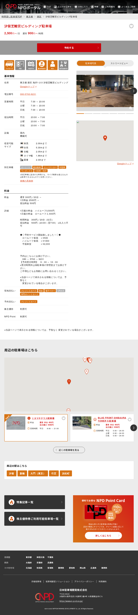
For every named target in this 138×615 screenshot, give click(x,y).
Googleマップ (27, 86)
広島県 (93, 567)
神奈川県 (41, 557)
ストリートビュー (119, 63)
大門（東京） (38, 473)
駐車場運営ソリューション (58, 581)
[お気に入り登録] (131, 26)
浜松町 (66, 473)
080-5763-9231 (28, 94)
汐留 (11, 473)
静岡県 (61, 567)
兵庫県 (50, 562)
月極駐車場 (36, 581)
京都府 (40, 562)
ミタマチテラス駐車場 (43, 418)
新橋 (22, 473)
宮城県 (50, 567)
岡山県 (83, 567)
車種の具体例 (26, 180)
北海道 (29, 567)
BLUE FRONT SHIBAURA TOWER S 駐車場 (112, 419)
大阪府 (29, 562)
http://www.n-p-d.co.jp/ (71, 601)
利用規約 (103, 581)
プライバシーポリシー (84, 581)
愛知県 (72, 567)
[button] (87, 371)
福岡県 (104, 567)
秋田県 (40, 567)
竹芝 (53, 473)
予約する (69, 47)
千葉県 (50, 557)
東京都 (29, 557)
